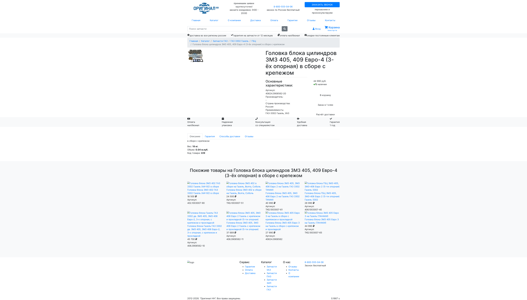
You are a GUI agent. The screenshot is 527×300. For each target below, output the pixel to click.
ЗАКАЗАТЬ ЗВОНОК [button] (322, 4)
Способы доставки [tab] (229, 136)
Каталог (214, 20)
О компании (234, 20)
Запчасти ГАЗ (220, 41)
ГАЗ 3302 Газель (240, 41)
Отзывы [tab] (249, 136)
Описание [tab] (195, 136)
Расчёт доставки (325, 114)
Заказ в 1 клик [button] (325, 104)
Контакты (330, 20)
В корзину (325, 95)
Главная (196, 20)
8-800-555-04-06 (283, 6)
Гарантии (293, 20)
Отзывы (311, 20)
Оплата (274, 20)
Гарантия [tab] (210, 136)
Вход (318, 28)
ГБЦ (254, 41)
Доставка (255, 20)
